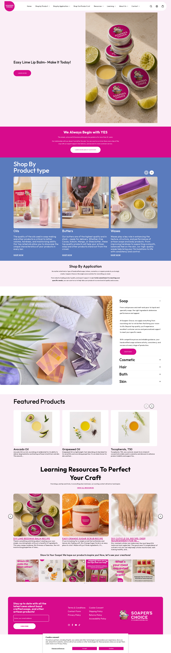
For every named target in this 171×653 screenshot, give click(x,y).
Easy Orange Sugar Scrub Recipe (82, 538)
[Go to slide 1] (84, 583)
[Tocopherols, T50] (134, 427)
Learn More (22, 73)
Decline (111, 648)
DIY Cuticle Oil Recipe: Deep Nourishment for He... (128, 539)
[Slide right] (160, 516)
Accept (84, 648)
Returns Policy (95, 615)
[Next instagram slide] (152, 570)
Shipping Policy (96, 611)
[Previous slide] (146, 172)
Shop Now (20, 255)
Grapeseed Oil (71, 449)
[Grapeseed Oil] (85, 427)
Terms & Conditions (77, 607)
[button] (42, 6)
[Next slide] (151, 172)
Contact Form (74, 611)
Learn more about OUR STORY (85, 150)
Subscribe (24, 626)
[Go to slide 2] (85, 583)
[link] (27, 571)
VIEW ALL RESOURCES (85, 488)
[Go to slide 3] (86, 583)
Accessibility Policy (97, 618)
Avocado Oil (21, 449)
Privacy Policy (74, 615)
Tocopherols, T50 (121, 449)
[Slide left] (10, 516)
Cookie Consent (96, 607)
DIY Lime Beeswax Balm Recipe (31, 538)
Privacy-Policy (62, 644)
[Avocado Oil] (36, 427)
